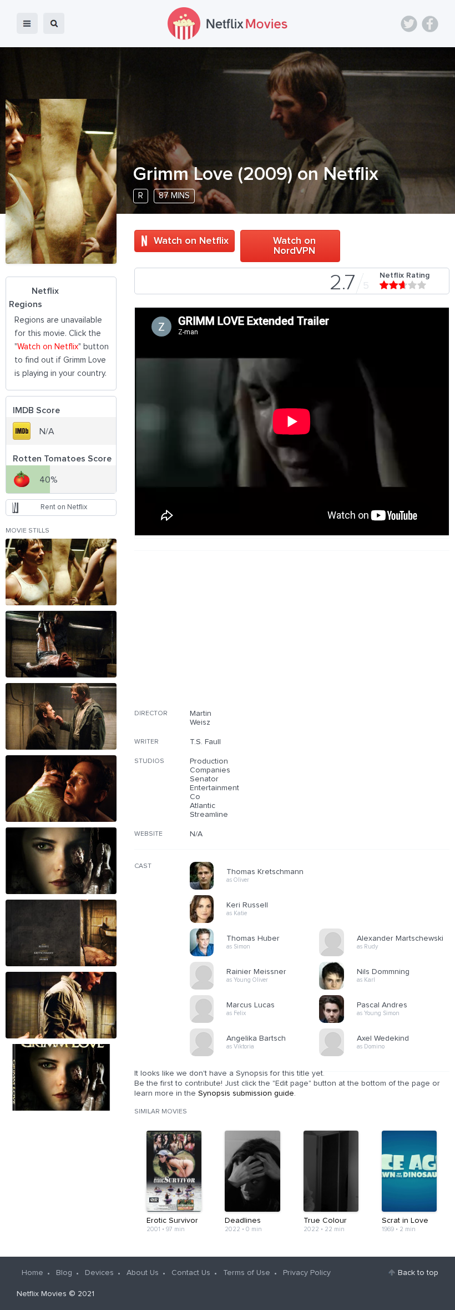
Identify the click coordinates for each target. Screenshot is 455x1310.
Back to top (418, 1273)
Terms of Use (246, 1273)
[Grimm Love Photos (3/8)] (61, 716)
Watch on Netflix (191, 241)
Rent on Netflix (64, 507)
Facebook (430, 24)
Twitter (409, 24)
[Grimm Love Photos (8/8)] (61, 1077)
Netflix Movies (42, 1294)
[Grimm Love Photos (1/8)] (61, 572)
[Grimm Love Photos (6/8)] (61, 933)
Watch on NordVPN (294, 246)
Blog (64, 1273)
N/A (196, 834)
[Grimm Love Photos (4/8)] (61, 788)
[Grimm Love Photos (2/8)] (61, 644)
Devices (99, 1273)
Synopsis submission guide (246, 1093)
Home (32, 1273)
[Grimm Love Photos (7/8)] (61, 1005)
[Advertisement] (366, 637)
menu (27, 23)
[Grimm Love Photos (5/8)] (61, 860)
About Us (143, 1273)
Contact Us (190, 1273)
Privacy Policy (307, 1273)
